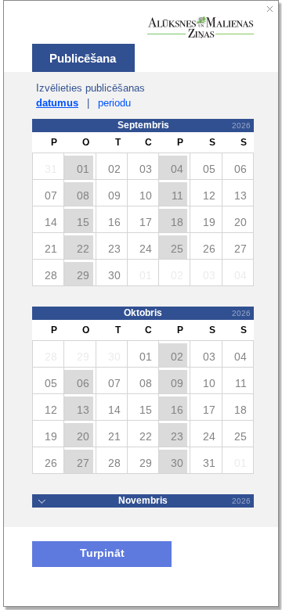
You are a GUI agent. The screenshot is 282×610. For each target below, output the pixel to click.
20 (83, 436)
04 (177, 169)
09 (177, 383)
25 (177, 248)
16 (177, 410)
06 (83, 383)
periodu (114, 103)
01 (83, 169)
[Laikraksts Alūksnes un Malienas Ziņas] (200, 27)
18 (177, 222)
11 (177, 195)
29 (83, 275)
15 (83, 222)
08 (83, 195)
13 (83, 410)
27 (83, 463)
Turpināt (102, 553)
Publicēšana (82, 58)
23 (177, 436)
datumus (57, 103)
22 (83, 248)
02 (177, 356)
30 (177, 463)
